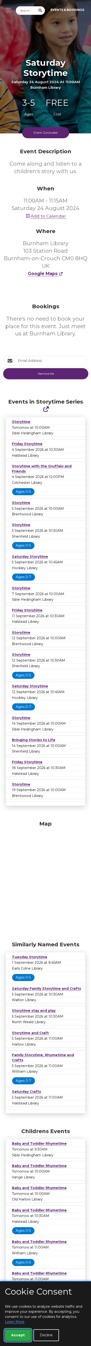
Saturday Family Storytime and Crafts (46, 988)
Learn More (15, 1322)
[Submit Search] (40, 10)
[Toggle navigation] (7, 10)
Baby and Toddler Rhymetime (39, 1143)
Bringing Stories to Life (33, 740)
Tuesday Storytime (29, 957)
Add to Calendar (48, 216)
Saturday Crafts (26, 1091)
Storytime (21, 422)
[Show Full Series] (46, 409)
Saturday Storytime (30, 556)
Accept (18, 1335)
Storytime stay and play (34, 1010)
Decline (46, 1335)
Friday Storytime (27, 444)
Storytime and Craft (30, 1033)
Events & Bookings (67, 10)
